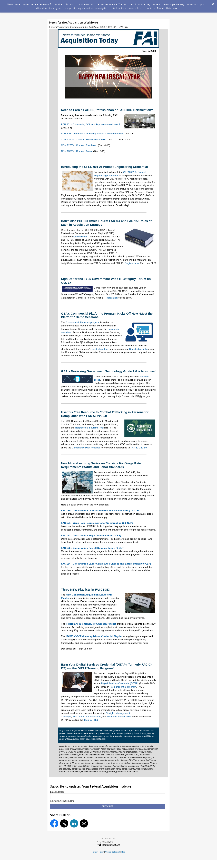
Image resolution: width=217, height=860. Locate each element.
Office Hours (80, 236)
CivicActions (94, 716)
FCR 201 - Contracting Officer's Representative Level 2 (90, 124)
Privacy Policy (98, 852)
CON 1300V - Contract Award (77, 151)
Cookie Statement (167, 8)
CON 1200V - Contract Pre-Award (79, 145)
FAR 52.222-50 (139, 447)
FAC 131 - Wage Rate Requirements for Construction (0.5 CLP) (97, 523)
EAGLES (77, 716)
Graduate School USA (119, 716)
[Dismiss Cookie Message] (213, 3)
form (112, 736)
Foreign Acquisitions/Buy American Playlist (91, 623)
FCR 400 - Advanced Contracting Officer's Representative (92, 133)
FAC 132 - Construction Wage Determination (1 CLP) (91, 535)
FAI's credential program (123, 686)
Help (123, 852)
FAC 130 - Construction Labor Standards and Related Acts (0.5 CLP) (100, 510)
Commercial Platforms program (83, 322)
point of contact (100, 349)
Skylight (110, 713)
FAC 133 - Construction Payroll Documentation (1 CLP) (92, 548)
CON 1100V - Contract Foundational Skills (83, 139)
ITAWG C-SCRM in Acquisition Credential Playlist (94, 636)
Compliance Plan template (86, 447)
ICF (85, 716)
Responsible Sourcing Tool (89, 427)
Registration (111, 297)
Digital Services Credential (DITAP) (120, 683)
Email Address (57, 792)
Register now (132, 263)
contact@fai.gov (98, 739)
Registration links (138, 349)
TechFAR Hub (91, 720)
